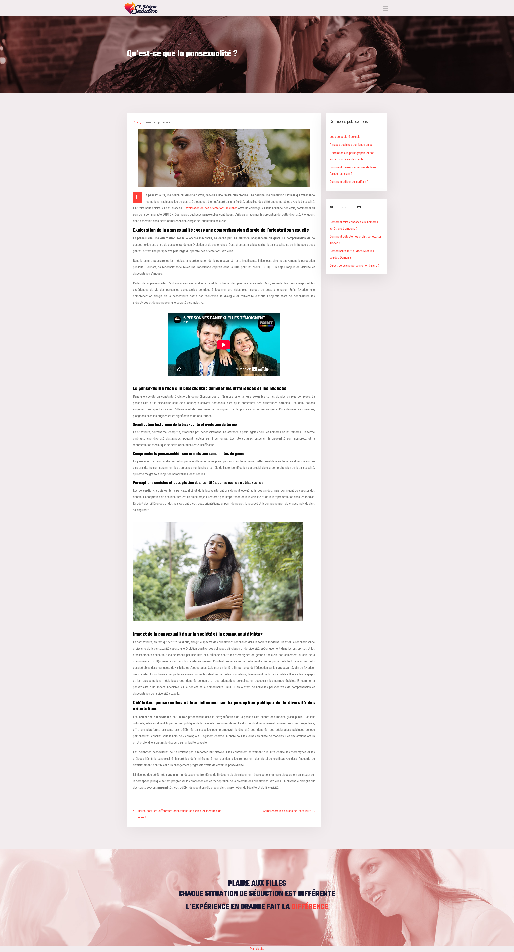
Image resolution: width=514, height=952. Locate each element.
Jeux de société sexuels (345, 137)
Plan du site (257, 949)
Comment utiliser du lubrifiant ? (349, 182)
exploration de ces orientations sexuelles (211, 208)
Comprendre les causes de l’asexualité (287, 811)
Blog (139, 122)
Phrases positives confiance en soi (351, 145)
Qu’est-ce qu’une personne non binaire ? (354, 265)
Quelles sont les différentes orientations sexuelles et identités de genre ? (179, 814)
